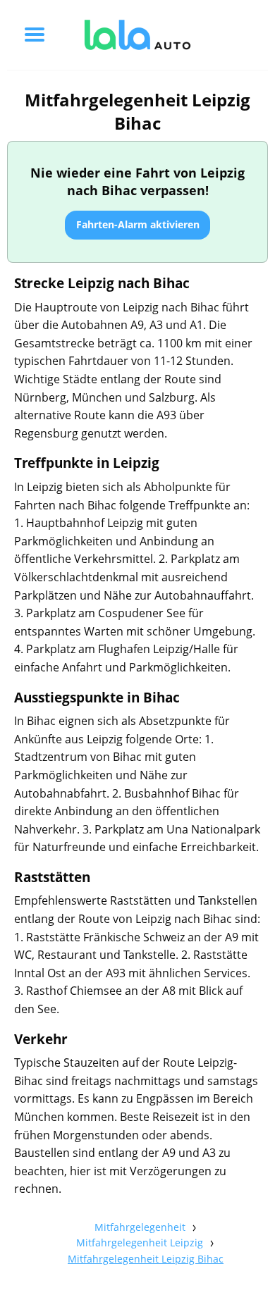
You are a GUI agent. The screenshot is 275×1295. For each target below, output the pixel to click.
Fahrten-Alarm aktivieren (138, 224)
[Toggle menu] (34, 34)
